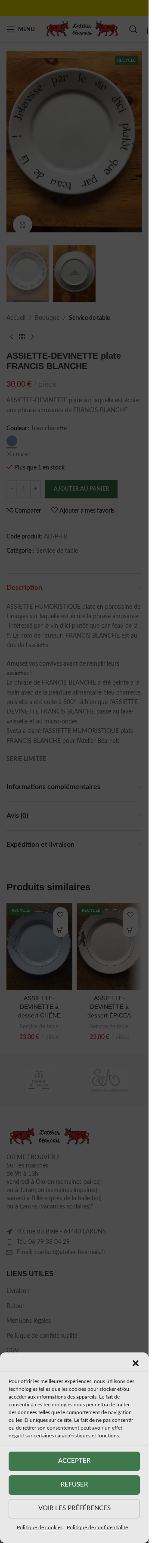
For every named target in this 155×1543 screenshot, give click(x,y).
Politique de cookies (39, 1527)
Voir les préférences (74, 1508)
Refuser (74, 1484)
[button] (135, 1363)
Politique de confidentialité (97, 1527)
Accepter (74, 1461)
